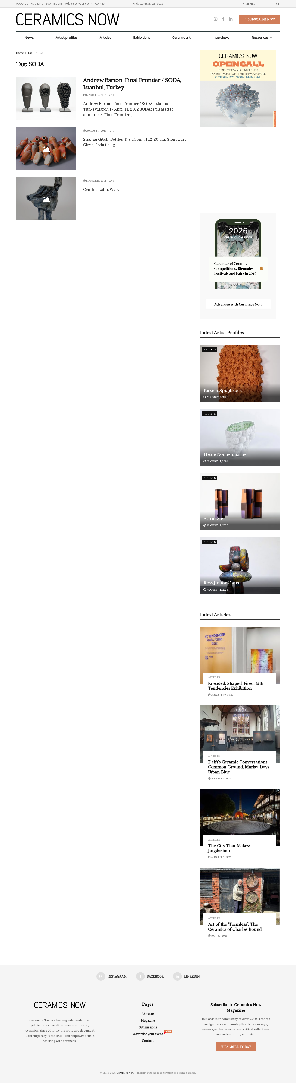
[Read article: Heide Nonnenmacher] (240, 437)
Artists (210, 349)
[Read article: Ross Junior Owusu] (240, 565)
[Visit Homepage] (68, 19)
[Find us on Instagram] (215, 19)
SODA (39, 52)
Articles (105, 37)
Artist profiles (67, 37)
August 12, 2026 (217, 525)
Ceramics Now (125, 1072)
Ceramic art (181, 37)
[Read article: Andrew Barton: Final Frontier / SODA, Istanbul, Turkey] (46, 98)
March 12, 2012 (96, 95)
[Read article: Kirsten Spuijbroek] (240, 373)
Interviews (221, 37)
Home (20, 52)
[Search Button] (277, 3)
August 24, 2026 (217, 397)
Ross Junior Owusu (223, 583)
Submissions (54, 4)
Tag (30, 52)
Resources (260, 37)
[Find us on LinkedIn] (230, 19)
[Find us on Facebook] (223, 19)
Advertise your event (78, 4)
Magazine (37, 4)
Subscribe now (261, 19)
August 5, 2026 (220, 857)
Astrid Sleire (216, 518)
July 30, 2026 (218, 935)
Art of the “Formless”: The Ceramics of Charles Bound (235, 927)
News (29, 37)
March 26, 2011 (96, 180)
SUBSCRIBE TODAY (236, 1047)
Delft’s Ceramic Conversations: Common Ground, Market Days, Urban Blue (239, 767)
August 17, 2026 (217, 461)
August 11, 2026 (217, 589)
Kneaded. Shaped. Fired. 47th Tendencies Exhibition (236, 686)
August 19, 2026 (221, 694)
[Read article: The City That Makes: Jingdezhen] (240, 817)
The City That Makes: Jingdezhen (229, 848)
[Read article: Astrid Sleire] (240, 501)
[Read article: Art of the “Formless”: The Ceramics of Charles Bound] (240, 896)
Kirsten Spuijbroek (223, 390)
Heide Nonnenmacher (226, 454)
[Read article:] (46, 148)
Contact (100, 4)
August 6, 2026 (220, 778)
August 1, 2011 (96, 130)
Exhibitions (141, 37)
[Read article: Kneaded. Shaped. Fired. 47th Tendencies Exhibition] (240, 655)
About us (22, 4)
